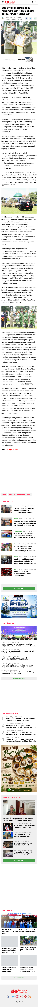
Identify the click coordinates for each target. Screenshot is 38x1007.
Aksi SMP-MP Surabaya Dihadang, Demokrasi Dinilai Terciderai (17, 652)
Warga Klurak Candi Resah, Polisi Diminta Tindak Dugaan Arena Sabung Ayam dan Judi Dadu (24, 844)
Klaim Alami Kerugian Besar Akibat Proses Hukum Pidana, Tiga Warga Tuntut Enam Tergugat (18, 819)
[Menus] (2, 2)
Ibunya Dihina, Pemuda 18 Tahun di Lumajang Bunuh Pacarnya (23, 853)
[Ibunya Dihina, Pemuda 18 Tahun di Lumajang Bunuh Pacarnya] (8, 853)
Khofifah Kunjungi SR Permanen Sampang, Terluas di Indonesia (8, 950)
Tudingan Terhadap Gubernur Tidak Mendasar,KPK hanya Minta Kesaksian (15, 659)
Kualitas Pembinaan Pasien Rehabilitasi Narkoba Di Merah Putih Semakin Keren (25, 561)
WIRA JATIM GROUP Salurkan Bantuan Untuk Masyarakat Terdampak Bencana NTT (25, 523)
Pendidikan (18, 531)
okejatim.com (12, 449)
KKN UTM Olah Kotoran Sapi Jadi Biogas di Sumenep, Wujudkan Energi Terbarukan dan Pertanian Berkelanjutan (28, 949)
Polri (15, 506)
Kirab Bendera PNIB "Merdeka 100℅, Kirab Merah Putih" (22, 574)
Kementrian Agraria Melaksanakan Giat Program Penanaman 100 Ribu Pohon (19, 673)
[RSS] (29, 996)
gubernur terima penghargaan (20, 494)
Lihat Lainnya (18, 679)
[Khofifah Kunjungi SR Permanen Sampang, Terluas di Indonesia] (9, 941)
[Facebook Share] (26, 18)
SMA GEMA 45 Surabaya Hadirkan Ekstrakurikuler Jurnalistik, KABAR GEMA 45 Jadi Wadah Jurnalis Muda (24, 537)
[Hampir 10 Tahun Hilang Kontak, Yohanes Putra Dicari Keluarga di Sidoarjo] (6, 548)
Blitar (4, 494)
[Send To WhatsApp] (35, 18)
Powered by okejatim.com (19, 1002)
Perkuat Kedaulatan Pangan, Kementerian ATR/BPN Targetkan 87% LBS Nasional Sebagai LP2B (18, 645)
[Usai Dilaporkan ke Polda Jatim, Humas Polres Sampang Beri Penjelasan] (8, 835)
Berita (19, 17)
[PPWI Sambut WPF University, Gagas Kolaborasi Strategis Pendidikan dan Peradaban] (28, 960)
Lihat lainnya (18, 588)
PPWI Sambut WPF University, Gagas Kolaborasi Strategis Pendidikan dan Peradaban (27, 969)
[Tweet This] (30, 18)
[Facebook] (8, 996)
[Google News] (25, 996)
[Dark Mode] (32, 2)
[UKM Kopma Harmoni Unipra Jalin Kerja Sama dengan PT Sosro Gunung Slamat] (9, 960)
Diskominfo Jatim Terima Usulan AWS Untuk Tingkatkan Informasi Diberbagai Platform (17, 666)
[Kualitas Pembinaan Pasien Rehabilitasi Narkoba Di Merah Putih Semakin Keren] (6, 560)
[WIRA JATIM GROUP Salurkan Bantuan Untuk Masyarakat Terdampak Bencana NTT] (6, 522)
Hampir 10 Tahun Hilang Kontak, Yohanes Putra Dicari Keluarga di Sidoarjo (24, 548)
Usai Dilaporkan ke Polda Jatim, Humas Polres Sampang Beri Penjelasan (23, 835)
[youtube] (21, 996)
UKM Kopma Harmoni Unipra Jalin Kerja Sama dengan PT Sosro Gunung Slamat (9, 969)
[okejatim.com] (9, 2)
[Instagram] (17, 996)
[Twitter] (13, 996)
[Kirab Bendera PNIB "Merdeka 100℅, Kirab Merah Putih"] (6, 573)
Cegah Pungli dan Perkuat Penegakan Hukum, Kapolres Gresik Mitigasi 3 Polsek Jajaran (24, 511)
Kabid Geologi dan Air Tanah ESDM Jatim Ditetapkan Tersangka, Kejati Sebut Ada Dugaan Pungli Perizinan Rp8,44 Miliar (24, 826)
